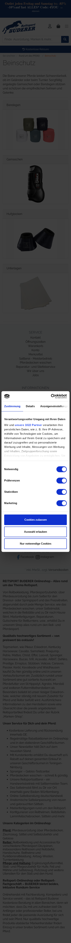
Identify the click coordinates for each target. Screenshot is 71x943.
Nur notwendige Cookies (35, 543)
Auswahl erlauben (35, 531)
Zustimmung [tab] (12, 406)
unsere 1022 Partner (28, 425)
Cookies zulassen (35, 519)
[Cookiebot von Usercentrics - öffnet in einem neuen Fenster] (51, 396)
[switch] (61, 480)
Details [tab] (30, 406)
